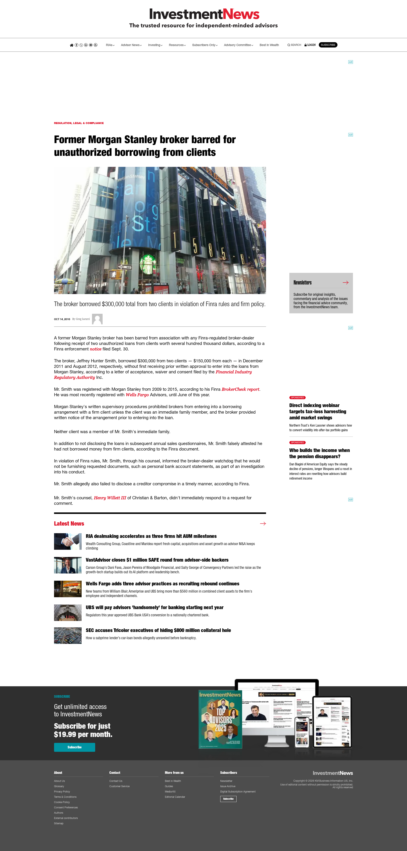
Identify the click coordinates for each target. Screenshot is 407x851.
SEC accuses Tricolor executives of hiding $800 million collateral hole (158, 630)
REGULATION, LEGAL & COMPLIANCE (79, 123)
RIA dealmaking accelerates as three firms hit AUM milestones (151, 536)
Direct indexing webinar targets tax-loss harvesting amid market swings (317, 411)
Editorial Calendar (175, 796)
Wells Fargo (137, 394)
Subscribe (75, 747)
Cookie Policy (62, 802)
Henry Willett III (110, 497)
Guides (169, 786)
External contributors (66, 818)
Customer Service (119, 786)
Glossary (59, 786)
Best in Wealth (269, 45)
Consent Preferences (66, 807)
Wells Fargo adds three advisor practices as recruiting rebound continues (162, 584)
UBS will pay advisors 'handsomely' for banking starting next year (154, 607)
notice (95, 349)
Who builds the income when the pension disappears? (319, 453)
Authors (58, 812)
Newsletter (226, 781)
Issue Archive (227, 786)
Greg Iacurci (83, 319)
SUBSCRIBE (328, 44)
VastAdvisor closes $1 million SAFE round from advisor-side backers (157, 560)
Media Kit (170, 791)
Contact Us (115, 781)
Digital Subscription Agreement (238, 791)
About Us (59, 781)
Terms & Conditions (65, 796)
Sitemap (58, 823)
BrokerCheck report (240, 389)
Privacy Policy (62, 791)
